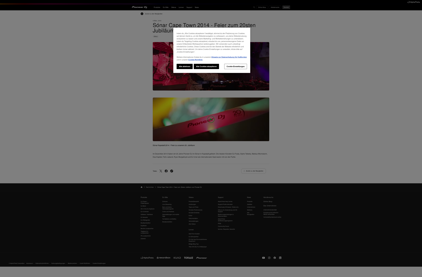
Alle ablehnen (184, 66)
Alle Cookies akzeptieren (206, 66)
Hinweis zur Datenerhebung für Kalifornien (229, 57)
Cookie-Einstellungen (236, 66)
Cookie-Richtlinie (195, 59)
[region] (211, 50)
